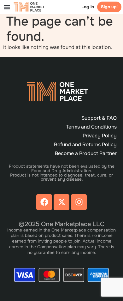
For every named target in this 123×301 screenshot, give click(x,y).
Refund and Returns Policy (85, 144)
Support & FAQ (99, 118)
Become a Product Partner (86, 153)
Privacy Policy (100, 135)
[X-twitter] (61, 202)
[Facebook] (44, 202)
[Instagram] (79, 202)
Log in (87, 6)
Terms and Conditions (91, 126)
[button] (7, 7)
